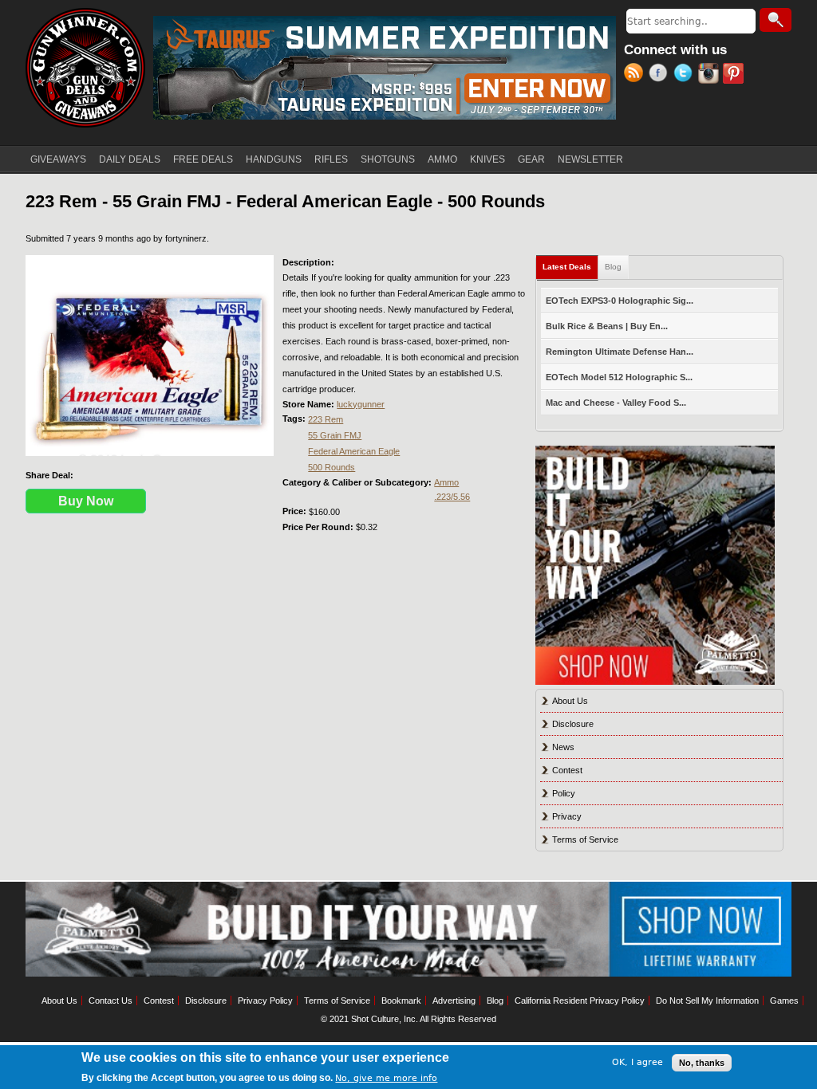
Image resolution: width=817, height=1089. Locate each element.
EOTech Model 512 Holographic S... (619, 377)
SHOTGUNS (388, 159)
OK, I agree (637, 1062)
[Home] (85, 68)
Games (784, 1000)
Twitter (685, 75)
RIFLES (331, 159)
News (563, 747)
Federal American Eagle (354, 451)
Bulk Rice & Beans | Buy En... (607, 326)
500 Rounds (331, 467)
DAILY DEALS (129, 159)
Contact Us (110, 1000)
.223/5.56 (452, 496)
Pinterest (735, 75)
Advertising (454, 1000)
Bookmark (401, 1000)
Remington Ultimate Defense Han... (619, 351)
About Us (570, 701)
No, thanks (701, 1062)
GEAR (531, 159)
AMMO (442, 159)
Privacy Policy (265, 1000)
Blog (613, 266)
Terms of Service (585, 839)
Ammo (446, 482)
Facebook (661, 75)
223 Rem (325, 419)
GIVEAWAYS (58, 159)
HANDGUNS (274, 159)
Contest (567, 770)
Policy (563, 793)
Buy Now (85, 501)
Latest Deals (570, 266)
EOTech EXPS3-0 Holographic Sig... (619, 300)
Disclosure (573, 724)
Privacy (567, 816)
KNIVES (487, 159)
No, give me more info (386, 1078)
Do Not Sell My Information (707, 1000)
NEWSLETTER (590, 159)
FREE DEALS (203, 159)
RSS (636, 75)
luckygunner (361, 404)
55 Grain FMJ (334, 435)
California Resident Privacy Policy (580, 1000)
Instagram (710, 75)
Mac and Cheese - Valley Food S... (616, 402)
